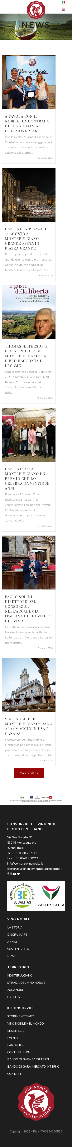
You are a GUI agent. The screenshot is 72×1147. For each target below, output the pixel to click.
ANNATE (13, 942)
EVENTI (12, 1038)
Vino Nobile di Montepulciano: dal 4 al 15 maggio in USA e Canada (28, 726)
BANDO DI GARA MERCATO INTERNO (33, 1067)
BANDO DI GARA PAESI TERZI (28, 1059)
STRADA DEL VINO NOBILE (26, 983)
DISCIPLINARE (17, 935)
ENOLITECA (15, 1031)
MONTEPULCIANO (19, 975)
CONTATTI (14, 1074)
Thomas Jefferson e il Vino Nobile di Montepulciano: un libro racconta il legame (26, 356)
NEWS (11, 956)
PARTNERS (15, 1045)
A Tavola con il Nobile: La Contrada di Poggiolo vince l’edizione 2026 (27, 123)
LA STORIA (14, 927)
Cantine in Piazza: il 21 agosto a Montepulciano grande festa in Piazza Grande (27, 238)
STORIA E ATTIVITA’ (21, 1016)
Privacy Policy (46, 1137)
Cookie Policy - (27, 1137)
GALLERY (13, 997)
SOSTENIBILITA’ (18, 949)
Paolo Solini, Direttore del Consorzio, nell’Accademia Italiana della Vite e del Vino (27, 608)
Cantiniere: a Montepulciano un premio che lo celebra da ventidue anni (27, 478)
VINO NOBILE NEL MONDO (25, 1024)
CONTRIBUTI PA (18, 1052)
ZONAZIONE (15, 990)
